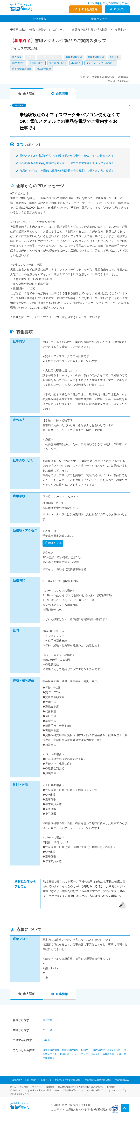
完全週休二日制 (57, 63)
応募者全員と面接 (21, 68)
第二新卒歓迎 (44, 68)
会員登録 (87, 9)
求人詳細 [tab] (29, 94)
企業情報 (62, 93)
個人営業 (17, 57)
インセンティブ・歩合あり (100, 63)
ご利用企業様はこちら (20, 1094)
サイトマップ (117, 1090)
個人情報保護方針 (80, 1087)
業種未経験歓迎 (96, 57)
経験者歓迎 (18, 63)
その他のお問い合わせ (97, 1090)
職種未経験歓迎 (74, 57)
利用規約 (111, 1087)
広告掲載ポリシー (18, 1090)
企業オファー (99, 18)
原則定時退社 (36, 63)
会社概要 (50, 1087)
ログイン (119, 9)
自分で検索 (39, 18)
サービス (47, 1030)
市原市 (46, 1040)
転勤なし (114, 57)
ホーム (13, 1087)
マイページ (37, 1087)
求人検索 (24, 1087)
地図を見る (55, 542)
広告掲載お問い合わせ (73, 1090)
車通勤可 (76, 63)
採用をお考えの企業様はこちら (111, 3)
